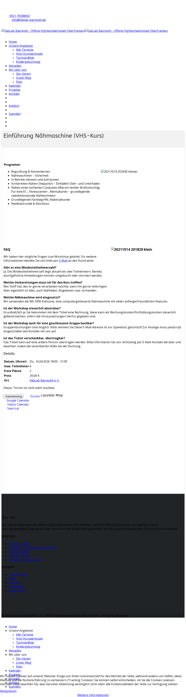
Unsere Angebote (21, 46)
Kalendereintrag (13, 396)
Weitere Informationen (93, 695)
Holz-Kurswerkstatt (29, 54)
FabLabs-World (19, 556)
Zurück (35, 396)
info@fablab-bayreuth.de (29, 20)
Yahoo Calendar (18, 404)
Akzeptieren (8, 691)
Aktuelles (15, 66)
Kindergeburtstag (28, 62)
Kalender (15, 86)
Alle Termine (24, 50)
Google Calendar (18, 400)
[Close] (2, 620)
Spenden (15, 114)
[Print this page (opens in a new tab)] (5, 142)
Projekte (14, 90)
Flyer (19, 82)
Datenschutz (17, 590)
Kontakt (14, 94)
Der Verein (23, 74)
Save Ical (13, 408)
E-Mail (63, 261)
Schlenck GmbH (19, 544)
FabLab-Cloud (18, 574)
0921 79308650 (19, 16)
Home (13, 42)
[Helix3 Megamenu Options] (2, 35)
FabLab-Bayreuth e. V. (44, 380)
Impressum (16, 586)
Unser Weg (23, 78)
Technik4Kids (25, 58)
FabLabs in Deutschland (25, 560)
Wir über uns (18, 70)
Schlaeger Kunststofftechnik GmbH (32, 548)
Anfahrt (14, 106)
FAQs (12, 578)
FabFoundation (19, 552)
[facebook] (10, 5)
